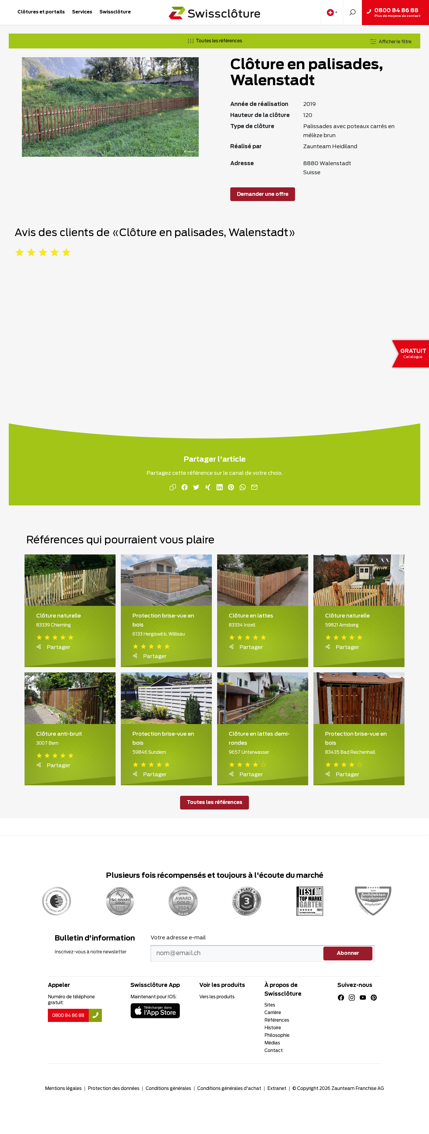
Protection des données (113, 1088)
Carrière (272, 1013)
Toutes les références (219, 41)
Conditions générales (168, 1088)
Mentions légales (63, 1088)
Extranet (276, 1088)
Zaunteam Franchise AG (358, 1088)
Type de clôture (252, 126)
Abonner (348, 953)
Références (276, 1020)
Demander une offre (262, 194)
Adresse (242, 163)
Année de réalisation (259, 104)
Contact (273, 1050)
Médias (272, 1043)
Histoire (272, 1028)
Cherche (352, 12)
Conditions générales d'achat (229, 1088)
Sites (269, 1005)
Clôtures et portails (41, 12)
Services (82, 12)
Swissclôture (115, 12)
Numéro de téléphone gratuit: (71, 1000)
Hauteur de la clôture (260, 115)
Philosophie (277, 1035)
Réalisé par (246, 146)
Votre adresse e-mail (178, 938)
